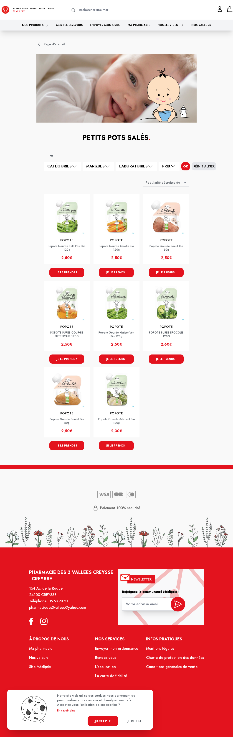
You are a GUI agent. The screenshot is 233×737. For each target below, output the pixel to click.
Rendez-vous (105, 657)
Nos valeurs (201, 25)
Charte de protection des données (175, 657)
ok (185, 166)
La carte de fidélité (111, 675)
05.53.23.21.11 (60, 601)
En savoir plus (66, 710)
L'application (105, 666)
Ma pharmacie (139, 25)
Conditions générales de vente (172, 666)
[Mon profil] (220, 9)
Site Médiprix (40, 666)
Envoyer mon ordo (105, 25)
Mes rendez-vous (69, 25)
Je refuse (134, 721)
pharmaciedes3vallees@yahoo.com (57, 607)
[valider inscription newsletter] (178, 604)
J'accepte (103, 721)
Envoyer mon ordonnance (116, 648)
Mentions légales (160, 648)
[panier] (230, 9)
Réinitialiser (204, 166)
